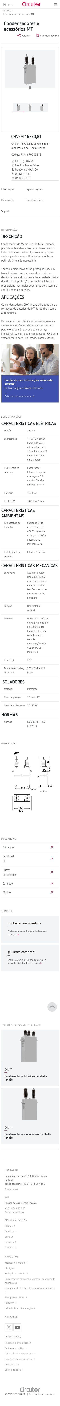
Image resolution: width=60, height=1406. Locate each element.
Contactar (10, 1189)
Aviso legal (11, 1364)
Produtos (10, 1231)
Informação (8, 189)
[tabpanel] (18, 107)
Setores (9, 1226)
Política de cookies (15, 1348)
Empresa (9, 1242)
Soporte (9, 1237)
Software (10, 1303)
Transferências (34, 200)
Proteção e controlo (15, 1273)
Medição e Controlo (15, 1263)
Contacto (10, 1247)
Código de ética (13, 1370)
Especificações (34, 189)
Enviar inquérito (13, 1212)
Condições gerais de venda (19, 1359)
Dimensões (7, 200)
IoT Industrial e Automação (19, 1308)
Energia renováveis (15, 1297)
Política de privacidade (17, 1343)
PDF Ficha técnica (49, 36)
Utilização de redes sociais (19, 1353)
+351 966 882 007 (15, 1208)
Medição (9, 1268)
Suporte (5, 211)
